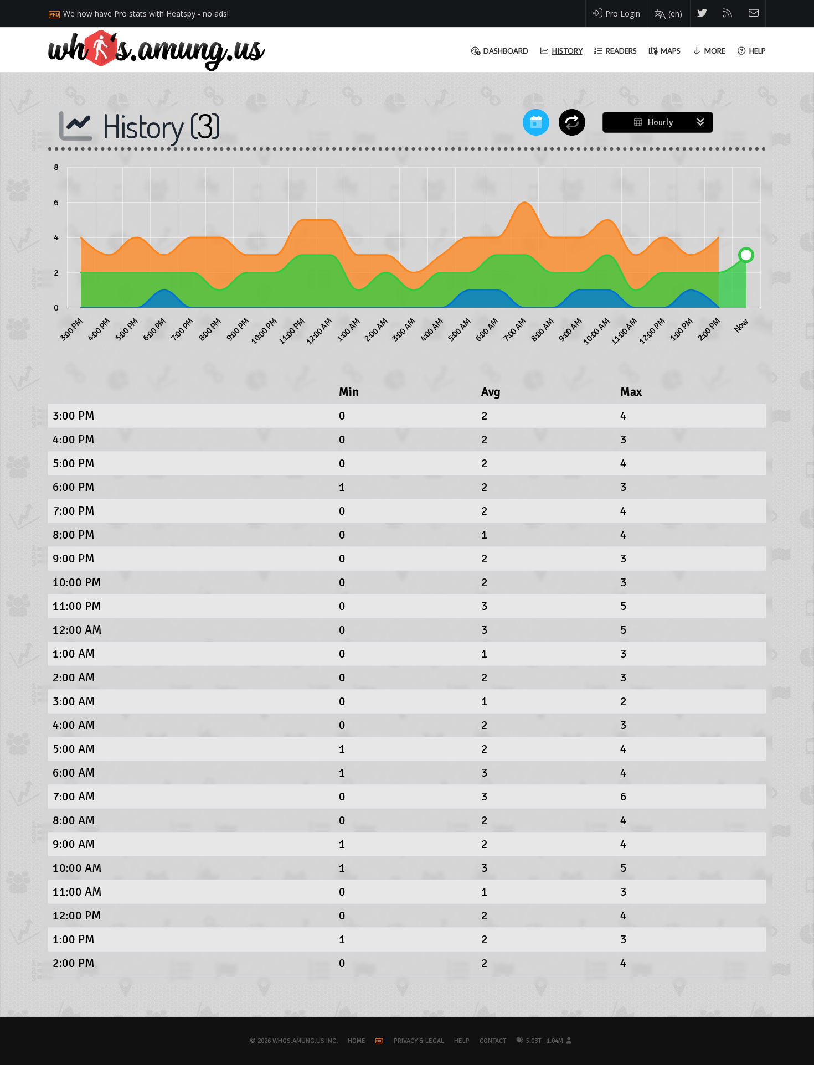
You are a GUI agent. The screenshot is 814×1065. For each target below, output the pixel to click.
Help (462, 1041)
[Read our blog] (728, 13)
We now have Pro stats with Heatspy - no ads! (146, 13)
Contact (493, 1041)
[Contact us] (754, 13)
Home (356, 1041)
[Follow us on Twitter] (702, 13)
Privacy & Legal (419, 1041)
